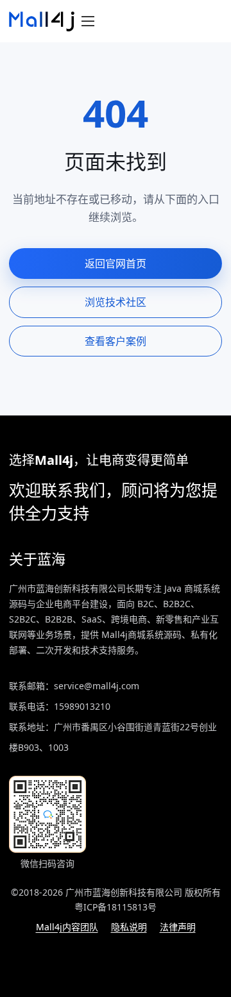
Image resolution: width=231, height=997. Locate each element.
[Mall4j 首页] (41, 21)
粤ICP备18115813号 (115, 907)
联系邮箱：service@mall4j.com (74, 686)
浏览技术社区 (115, 302)
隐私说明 (129, 927)
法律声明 (178, 927)
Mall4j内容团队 (67, 927)
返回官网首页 (115, 263)
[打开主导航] (87, 21)
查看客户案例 (115, 341)
